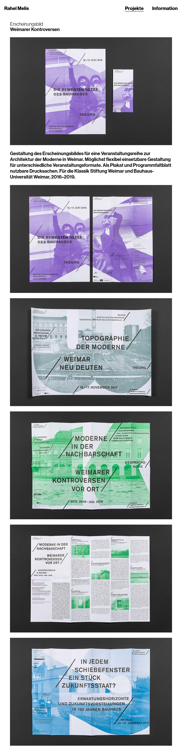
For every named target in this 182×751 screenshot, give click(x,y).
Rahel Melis (16, 8)
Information (165, 8)
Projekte (134, 8)
